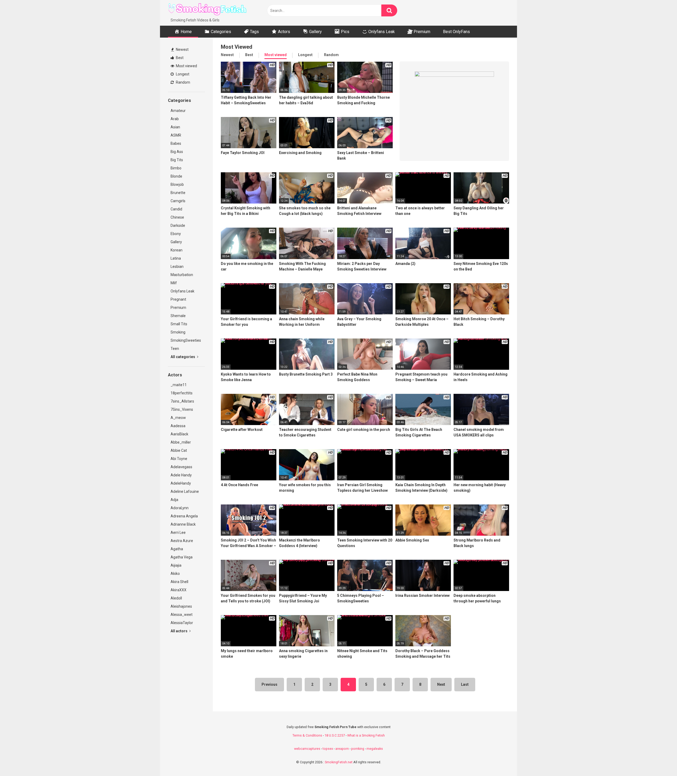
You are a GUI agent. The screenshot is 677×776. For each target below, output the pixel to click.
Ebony (176, 234)
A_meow (178, 418)
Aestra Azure (182, 541)
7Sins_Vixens (182, 409)
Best (179, 58)
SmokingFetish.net (339, 762)
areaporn (342, 749)
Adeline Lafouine (185, 491)
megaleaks (375, 749)
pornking (357, 749)
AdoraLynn (180, 508)
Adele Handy (181, 475)
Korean (176, 250)
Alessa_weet (182, 614)
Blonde (176, 176)
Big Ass (177, 152)
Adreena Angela (184, 516)
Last (465, 684)
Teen (175, 348)
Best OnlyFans (456, 31)
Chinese (177, 217)
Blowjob (177, 184)
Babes (176, 143)
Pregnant (178, 299)
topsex (328, 749)
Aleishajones (181, 606)
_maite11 (179, 385)
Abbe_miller (181, 442)
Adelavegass (181, 467)
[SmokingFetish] (207, 8)
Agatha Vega (182, 557)
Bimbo (176, 168)
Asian (175, 127)
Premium (178, 307)
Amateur (178, 111)
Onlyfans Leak (182, 291)
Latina (176, 258)
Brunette (178, 193)
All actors (179, 631)
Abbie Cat (179, 450)
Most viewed (186, 66)
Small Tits (179, 324)
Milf (174, 283)
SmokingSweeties (186, 340)
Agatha (177, 549)
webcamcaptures (307, 749)
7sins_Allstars (182, 401)
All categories (183, 357)
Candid (176, 209)
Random (182, 82)
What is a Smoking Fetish (366, 735)
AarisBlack (179, 434)
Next (441, 684)
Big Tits (177, 160)
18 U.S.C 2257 (334, 735)
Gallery (176, 242)
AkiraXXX (178, 590)
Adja (174, 500)
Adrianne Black (183, 524)
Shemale (178, 316)
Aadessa (178, 426)
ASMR (176, 135)
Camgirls (178, 201)
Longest (182, 74)
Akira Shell (179, 582)
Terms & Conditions (307, 735)
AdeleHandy (181, 483)
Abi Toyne (179, 459)
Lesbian (177, 266)
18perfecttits (182, 393)
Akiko (175, 573)
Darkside (178, 225)
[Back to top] (659, 760)
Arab (175, 119)
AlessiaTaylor (182, 623)
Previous (269, 684)
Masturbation (182, 275)
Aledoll (176, 598)
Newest (182, 49)
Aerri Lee (178, 532)
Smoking (178, 332)
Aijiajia (176, 565)
